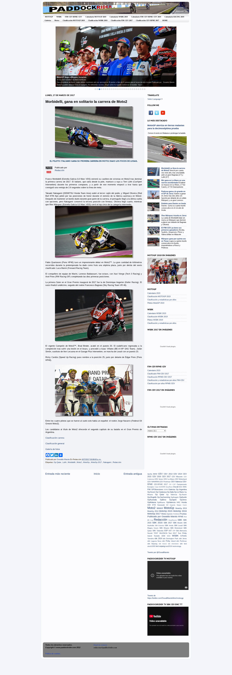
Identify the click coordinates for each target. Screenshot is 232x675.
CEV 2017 (167, 476)
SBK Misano (164, 528)
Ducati (176, 487)
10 (114, 89)
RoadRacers (173, 520)
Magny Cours (182, 505)
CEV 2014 (178, 474)
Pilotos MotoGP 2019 (155, 303)
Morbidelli (72, 462)
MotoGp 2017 (96, 462)
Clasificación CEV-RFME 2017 (147, 20)
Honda (184, 502)
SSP (166, 531)
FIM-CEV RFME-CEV (73, 17)
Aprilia (150, 474)
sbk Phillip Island (169, 541)
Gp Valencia (172, 495)
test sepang (160, 546)
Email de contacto (100, 645)
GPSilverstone (157, 489)
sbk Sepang (153, 544)
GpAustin (183, 497)
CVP (175, 484)
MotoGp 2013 (181, 508)
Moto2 (79, 462)
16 (126, 89)
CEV (161, 473)
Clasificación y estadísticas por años (161, 300)
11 (116, 89)
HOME (165, 20)
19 (132, 89)
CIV (171, 484)
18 (130, 89)
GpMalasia (152, 502)
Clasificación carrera (54, 438)
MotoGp (86, 462)
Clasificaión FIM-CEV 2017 (158, 374)
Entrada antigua (133, 473)
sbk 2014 (158, 538)
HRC (179, 502)
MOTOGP (49, 17)
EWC (185, 487)
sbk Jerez (183, 538)
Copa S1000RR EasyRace (164, 487)
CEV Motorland (181, 479)
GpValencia (171, 502)
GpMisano (161, 502)
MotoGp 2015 (166, 511)
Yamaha (150, 538)
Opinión (170, 514)
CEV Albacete (178, 477)
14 (122, 89)
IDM (149, 505)
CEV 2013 (168, 474)
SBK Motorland (176, 528)
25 (144, 89)
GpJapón (174, 500)
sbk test (183, 544)
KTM (154, 505)
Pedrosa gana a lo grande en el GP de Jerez (173, 192)
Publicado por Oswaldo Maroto (162, 516)
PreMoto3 (176, 514)
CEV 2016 (157, 476)
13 (120, 89)
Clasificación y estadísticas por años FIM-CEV (165, 380)
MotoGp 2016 (180, 511)
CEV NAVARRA (153, 482)
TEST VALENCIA (161, 533)
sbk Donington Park (171, 538)
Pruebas (183, 514)
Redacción (117, 462)
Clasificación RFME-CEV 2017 (159, 377)
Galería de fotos (52, 449)
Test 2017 (173, 533)
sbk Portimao (181, 541)
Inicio (97, 473)
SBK (180, 520)
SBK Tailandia (158, 531)
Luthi (65, 462)
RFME (181, 517)
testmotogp (177, 546)
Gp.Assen (183, 495)
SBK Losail (178, 525)
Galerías (48, 20)
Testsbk (157, 536)
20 (134, 89)
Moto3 (160, 508)
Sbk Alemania (181, 531)
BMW (155, 474)
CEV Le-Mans (169, 479)
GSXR (166, 489)
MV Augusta (171, 505)
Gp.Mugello (152, 497)
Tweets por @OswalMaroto (158, 552)
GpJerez (183, 500)
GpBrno (164, 500)
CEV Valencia (176, 482)
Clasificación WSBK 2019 (97, 20)
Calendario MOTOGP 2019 (95, 17)
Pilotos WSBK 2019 (155, 320)
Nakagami (107, 462)
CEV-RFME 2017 (161, 484)
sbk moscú (163, 544)
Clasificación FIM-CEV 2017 (121, 20)
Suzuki (150, 533)
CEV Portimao (165, 482)
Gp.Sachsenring (164, 497)
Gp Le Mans (179, 492)
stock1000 (151, 546)
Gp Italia (170, 492)
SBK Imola (169, 525)
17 (128, 89)
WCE (169, 536)
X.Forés (183, 536)
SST (171, 531)
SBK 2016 (158, 522)
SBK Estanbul (160, 525)
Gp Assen (151, 492)
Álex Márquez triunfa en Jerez (174, 215)
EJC (181, 487)
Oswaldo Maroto (63, 459)
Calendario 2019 (153, 293)
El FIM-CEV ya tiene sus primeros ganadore (171, 229)
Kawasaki (161, 505)
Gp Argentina (181, 489)
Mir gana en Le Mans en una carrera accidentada (173, 181)
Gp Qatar (58, 462)
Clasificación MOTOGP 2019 (74, 20)
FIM (149, 489)
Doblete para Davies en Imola (173, 203)
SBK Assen (178, 523)
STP (174, 531)
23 (140, 89)
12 (118, 89)
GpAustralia (153, 500)
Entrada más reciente (57, 473)
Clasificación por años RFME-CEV (161, 383)
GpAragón (175, 497)
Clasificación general (54, 443)
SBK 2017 (168, 523)
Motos (56, 20)
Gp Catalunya (161, 492)
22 (138, 89)
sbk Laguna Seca (154, 541)
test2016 (169, 546)
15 (124, 89)
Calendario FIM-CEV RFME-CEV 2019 (146, 17)
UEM (164, 536)
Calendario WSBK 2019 (119, 17)
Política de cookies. (53, 654)
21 (136, 89)
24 (142, 89)
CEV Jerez (159, 479)
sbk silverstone (174, 544)
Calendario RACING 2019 (174, 17)
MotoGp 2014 (153, 511)
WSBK (59, 17)
